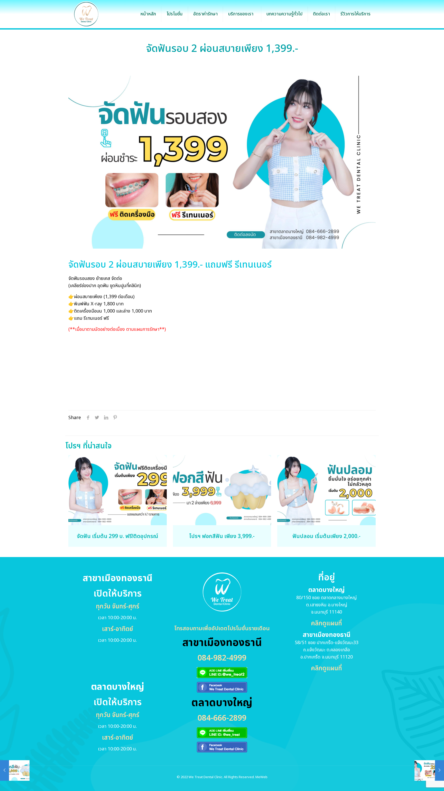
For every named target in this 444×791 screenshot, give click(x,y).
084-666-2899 (222, 718)
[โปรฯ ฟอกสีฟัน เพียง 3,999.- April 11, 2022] (15, 770)
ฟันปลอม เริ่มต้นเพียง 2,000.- (326, 536)
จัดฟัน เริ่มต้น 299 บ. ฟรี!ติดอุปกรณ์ (117, 536)
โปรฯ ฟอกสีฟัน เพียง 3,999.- (222, 536)
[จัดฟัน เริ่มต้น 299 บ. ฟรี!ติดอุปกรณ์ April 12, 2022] (429, 770)
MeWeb (261, 777)
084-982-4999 (222, 658)
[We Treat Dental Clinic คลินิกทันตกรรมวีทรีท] (86, 14)
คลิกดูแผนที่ (326, 623)
